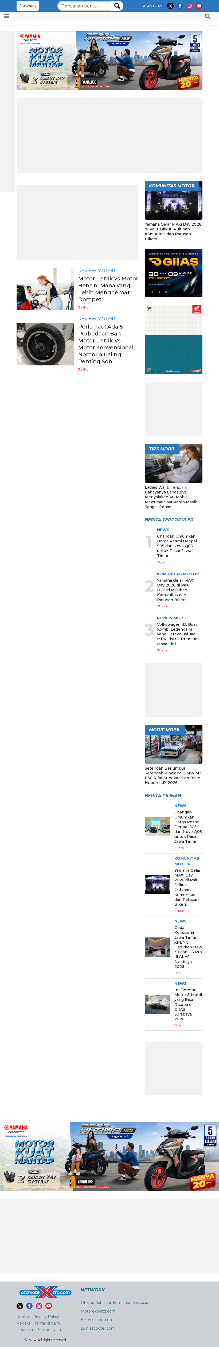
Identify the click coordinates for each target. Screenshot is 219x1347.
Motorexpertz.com (98, 1311)
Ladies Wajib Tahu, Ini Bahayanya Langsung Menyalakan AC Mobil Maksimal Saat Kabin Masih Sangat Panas (171, 497)
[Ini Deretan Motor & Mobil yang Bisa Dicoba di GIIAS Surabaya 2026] (157, 1004)
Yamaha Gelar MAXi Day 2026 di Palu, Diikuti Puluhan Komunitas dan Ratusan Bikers (173, 231)
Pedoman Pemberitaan (39, 1329)
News (163, 529)
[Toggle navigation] (6, 16)
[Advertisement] (109, 135)
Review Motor (96, 270)
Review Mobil (172, 618)
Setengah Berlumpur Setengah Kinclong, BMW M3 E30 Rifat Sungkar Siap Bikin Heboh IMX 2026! (173, 775)
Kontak (23, 1316)
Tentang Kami (47, 1323)
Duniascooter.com (98, 1328)
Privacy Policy (46, 1316)
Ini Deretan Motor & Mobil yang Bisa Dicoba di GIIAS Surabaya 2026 (188, 1004)
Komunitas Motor (178, 574)
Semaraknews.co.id (130, 1302)
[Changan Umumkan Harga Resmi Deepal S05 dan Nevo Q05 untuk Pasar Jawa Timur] (157, 826)
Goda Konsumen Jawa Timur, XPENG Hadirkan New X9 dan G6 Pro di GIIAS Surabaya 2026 (188, 947)
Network (27, 5)
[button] (208, 16)
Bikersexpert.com (97, 1319)
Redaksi (24, 1323)
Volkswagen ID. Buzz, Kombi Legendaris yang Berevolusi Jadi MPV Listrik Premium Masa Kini (178, 634)
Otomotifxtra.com (97, 1302)
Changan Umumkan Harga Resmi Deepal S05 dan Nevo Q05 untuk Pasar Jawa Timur (177, 546)
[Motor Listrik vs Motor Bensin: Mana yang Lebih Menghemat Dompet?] (45, 288)
